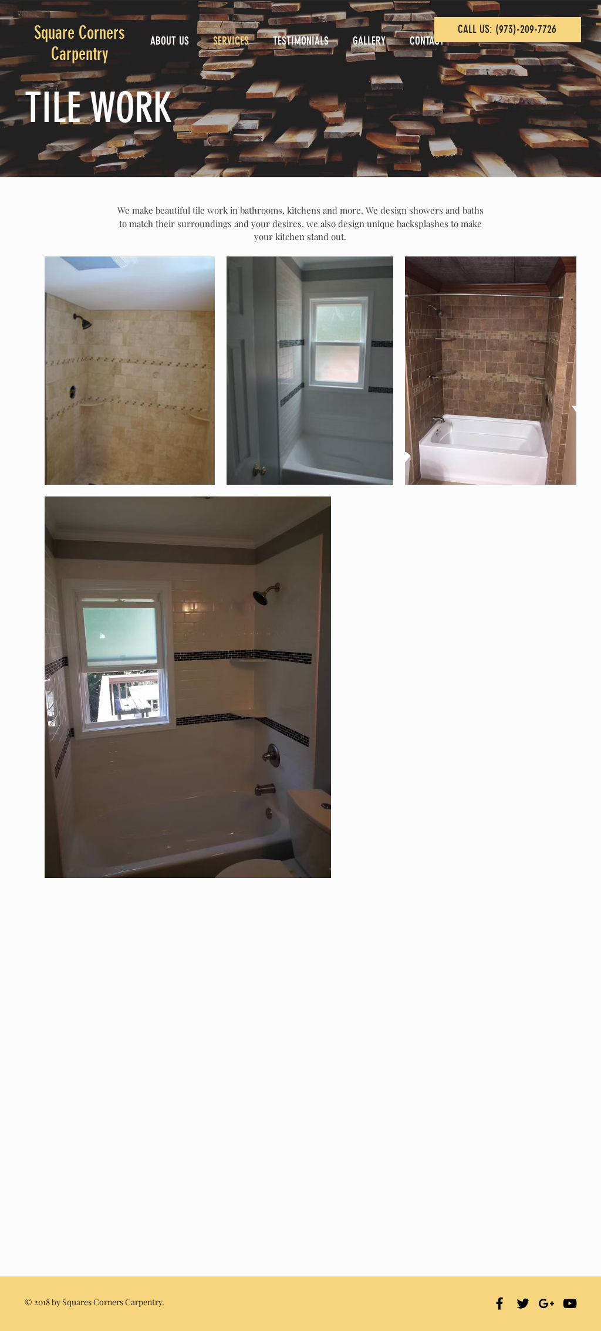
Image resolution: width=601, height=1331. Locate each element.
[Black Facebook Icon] (499, 1303)
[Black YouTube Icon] (570, 1303)
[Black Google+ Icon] (546, 1303)
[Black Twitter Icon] (523, 1303)
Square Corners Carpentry (79, 43)
